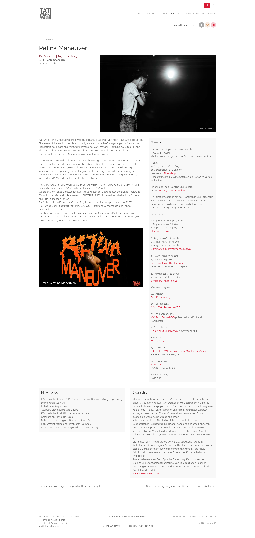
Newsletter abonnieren (184, 25)
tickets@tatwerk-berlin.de (172, 190)
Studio (163, 13)
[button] (158, 93)
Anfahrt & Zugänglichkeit (201, 13)
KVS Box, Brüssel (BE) (163, 317)
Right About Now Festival (165, 331)
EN (213, 5)
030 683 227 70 (112, 526)
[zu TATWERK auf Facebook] (201, 25)
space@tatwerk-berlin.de (140, 526)
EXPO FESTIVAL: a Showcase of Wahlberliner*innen (178, 351)
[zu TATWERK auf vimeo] (207, 25)
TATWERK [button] (150, 13)
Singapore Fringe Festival (164, 280)
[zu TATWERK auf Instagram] (213, 25)
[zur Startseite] (45, 13)
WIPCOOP (156, 364)
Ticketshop (170, 173)
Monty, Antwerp (159, 341)
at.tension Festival (160, 231)
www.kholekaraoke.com (146, 473)
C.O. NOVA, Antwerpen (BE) (165, 307)
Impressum (179, 517)
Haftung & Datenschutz (202, 517)
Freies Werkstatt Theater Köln (167, 263)
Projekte (176, 13)
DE (207, 5)
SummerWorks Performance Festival (171, 249)
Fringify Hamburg (160, 297)
